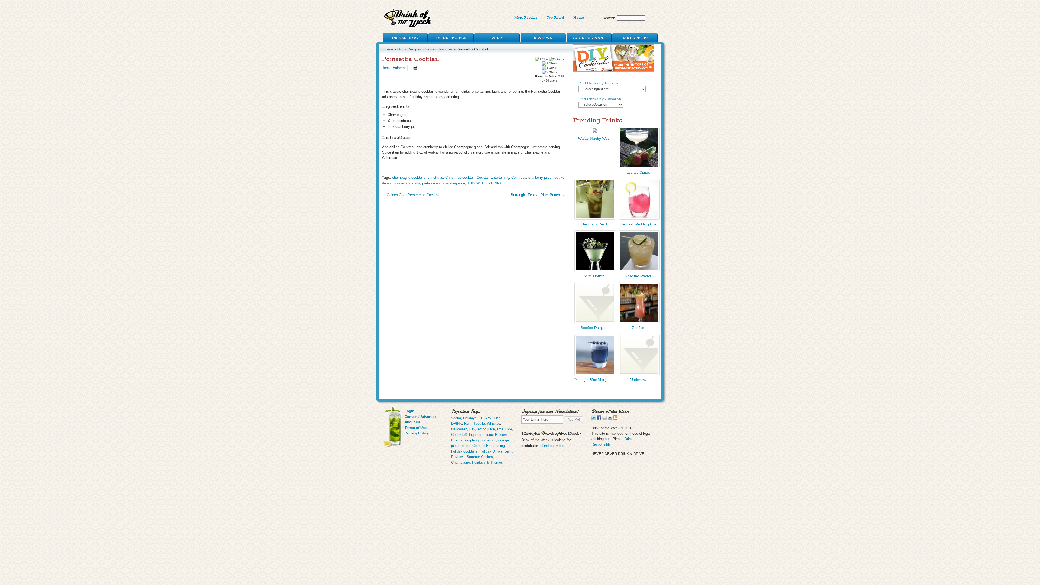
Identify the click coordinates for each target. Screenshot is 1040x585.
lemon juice (486, 429)
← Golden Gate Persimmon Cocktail (410, 195)
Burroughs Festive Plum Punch (535, 195)
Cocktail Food (589, 37)
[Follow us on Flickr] (610, 419)
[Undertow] (639, 374)
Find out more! (553, 446)
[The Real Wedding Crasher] (639, 218)
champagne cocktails (408, 178)
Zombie (638, 328)
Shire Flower (594, 276)
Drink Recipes (451, 37)
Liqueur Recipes (439, 49)
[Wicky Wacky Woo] (594, 133)
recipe (465, 446)
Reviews (543, 37)
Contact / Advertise (420, 417)
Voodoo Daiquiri (594, 328)
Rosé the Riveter (638, 276)
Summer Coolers (480, 457)
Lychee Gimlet (638, 172)
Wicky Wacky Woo (593, 138)
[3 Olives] (549, 63)
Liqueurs (475, 435)
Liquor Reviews (496, 435)
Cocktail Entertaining (493, 178)
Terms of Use (416, 428)
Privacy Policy (417, 433)
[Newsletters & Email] (604, 419)
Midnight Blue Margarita (594, 380)
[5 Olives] (549, 72)
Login (409, 411)
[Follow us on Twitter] (594, 419)
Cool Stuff (459, 435)
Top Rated (555, 17)
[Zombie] (639, 322)
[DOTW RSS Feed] (615, 419)
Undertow (638, 380)
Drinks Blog (405, 37)
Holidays (470, 418)
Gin (472, 429)
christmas (435, 178)
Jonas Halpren (393, 68)
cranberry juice (539, 178)
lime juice (504, 429)
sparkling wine (454, 183)
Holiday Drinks (491, 451)
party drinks (431, 183)
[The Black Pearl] (594, 218)
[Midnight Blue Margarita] (594, 374)
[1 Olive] (542, 59)
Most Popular (525, 17)
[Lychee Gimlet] (639, 167)
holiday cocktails (407, 183)
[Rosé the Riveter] (639, 270)
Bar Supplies (635, 37)
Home (578, 17)
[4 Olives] (549, 68)
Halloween (459, 429)
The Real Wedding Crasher (641, 224)
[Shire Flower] (594, 270)
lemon (491, 440)
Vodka (456, 418)
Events (456, 440)
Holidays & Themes (487, 462)
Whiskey (493, 423)
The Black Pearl (594, 224)
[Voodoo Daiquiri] (594, 322)
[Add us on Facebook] (599, 419)
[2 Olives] (556, 59)
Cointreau (518, 178)
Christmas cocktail (459, 178)
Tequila (479, 423)
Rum (468, 423)
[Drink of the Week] (408, 27)
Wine (496, 37)
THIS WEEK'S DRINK (484, 183)
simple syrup (474, 440)
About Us (412, 422)
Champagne (460, 462)
